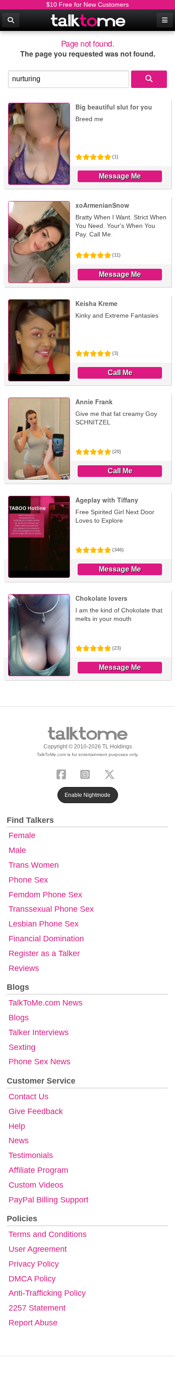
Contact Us (28, 1096)
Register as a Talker (44, 953)
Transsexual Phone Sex (51, 909)
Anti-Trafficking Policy (47, 1293)
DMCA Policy (32, 1278)
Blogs (19, 1017)
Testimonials (31, 1155)
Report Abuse (33, 1322)
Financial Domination (46, 938)
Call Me (120, 372)
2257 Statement (37, 1307)
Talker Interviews (39, 1032)
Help (17, 1126)
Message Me (120, 176)
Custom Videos (36, 1184)
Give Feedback (36, 1111)
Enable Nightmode (87, 795)
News (19, 1140)
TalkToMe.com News (46, 1002)
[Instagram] (87, 773)
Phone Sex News (39, 1061)
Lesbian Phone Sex (44, 923)
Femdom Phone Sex (45, 894)
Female (22, 835)
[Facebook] (63, 773)
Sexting (22, 1047)
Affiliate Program (38, 1170)
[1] (149, 79)
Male (17, 850)
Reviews (24, 968)
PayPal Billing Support (48, 1199)
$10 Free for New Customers (87, 4)
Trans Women (34, 865)
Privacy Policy (34, 1263)
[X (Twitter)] (111, 773)
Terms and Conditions (48, 1234)
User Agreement (38, 1249)
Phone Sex (28, 879)
